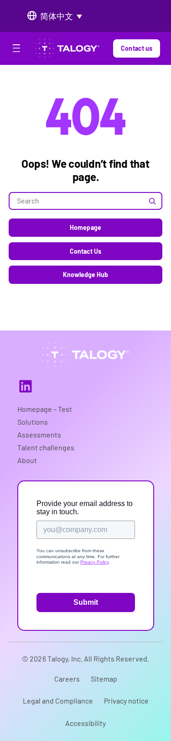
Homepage (85, 227)
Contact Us (86, 251)
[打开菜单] (16, 49)
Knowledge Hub (86, 274)
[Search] (152, 201)
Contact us (136, 48)
